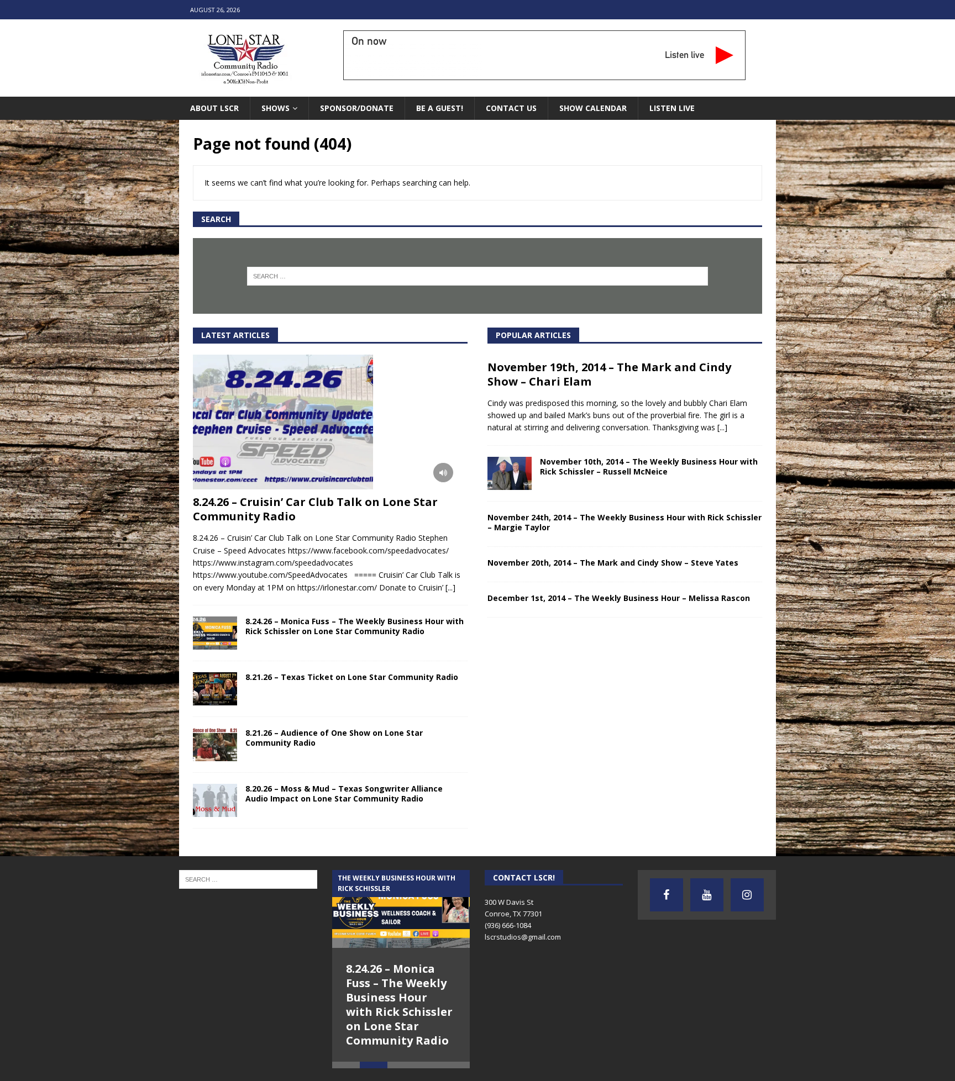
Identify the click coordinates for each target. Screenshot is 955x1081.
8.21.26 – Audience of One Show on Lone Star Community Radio (334, 737)
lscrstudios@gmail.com (523, 937)
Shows (275, 108)
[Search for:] (478, 276)
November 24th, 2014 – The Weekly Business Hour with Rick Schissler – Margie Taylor (624, 522)
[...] (450, 587)
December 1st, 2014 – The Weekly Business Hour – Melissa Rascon (618, 598)
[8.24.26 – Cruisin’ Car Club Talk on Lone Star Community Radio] (330, 422)
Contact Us (511, 108)
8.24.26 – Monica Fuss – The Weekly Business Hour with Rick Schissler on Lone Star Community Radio (354, 626)
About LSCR (214, 108)
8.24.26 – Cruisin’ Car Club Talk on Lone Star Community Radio (315, 509)
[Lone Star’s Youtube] (706, 894)
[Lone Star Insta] (747, 894)
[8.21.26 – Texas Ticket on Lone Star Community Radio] (215, 688)
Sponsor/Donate (356, 108)
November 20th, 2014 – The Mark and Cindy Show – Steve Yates (612, 562)
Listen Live (672, 108)
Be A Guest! (439, 108)
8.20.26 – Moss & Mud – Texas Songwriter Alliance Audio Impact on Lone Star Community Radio (344, 793)
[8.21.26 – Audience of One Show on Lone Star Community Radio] (215, 744)
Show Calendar (593, 108)
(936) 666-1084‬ (508, 925)
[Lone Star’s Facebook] (666, 894)
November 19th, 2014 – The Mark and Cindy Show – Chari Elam (609, 374)
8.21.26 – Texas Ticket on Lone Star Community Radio (351, 677)
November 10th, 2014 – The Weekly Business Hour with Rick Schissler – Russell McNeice (649, 466)
